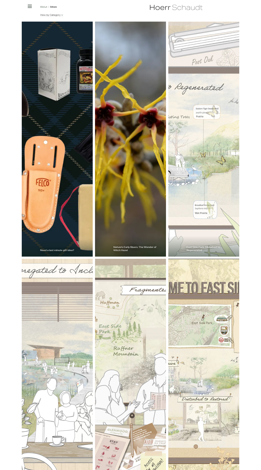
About (43, 6)
